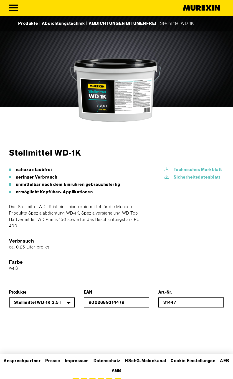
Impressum (77, 361)
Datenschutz (107, 361)
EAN (88, 292)
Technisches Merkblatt (198, 170)
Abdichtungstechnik (63, 23)
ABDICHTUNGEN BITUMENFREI (123, 23)
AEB (224, 361)
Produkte (28, 23)
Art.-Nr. (165, 292)
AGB (116, 371)
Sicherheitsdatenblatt (197, 177)
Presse (52, 361)
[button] (10, 369)
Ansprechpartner (22, 361)
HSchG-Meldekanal (145, 361)
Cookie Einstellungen (193, 361)
